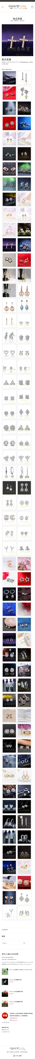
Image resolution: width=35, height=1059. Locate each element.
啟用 (20, 1056)
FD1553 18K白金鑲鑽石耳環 (16, 991)
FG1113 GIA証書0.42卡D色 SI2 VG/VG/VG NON (20, 969)
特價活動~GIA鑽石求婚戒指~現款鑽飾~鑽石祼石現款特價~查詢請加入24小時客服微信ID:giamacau (21, 1016)
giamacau (25, 62)
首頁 (12, 20)
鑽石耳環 (6, 64)
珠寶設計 (16, 20)
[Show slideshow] (6, 69)
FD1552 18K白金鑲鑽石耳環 (16, 1001)
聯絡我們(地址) (5, 1027)
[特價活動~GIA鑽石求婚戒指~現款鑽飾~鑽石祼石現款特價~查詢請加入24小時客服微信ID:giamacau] (5, 1016)
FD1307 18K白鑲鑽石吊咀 (15, 979)
